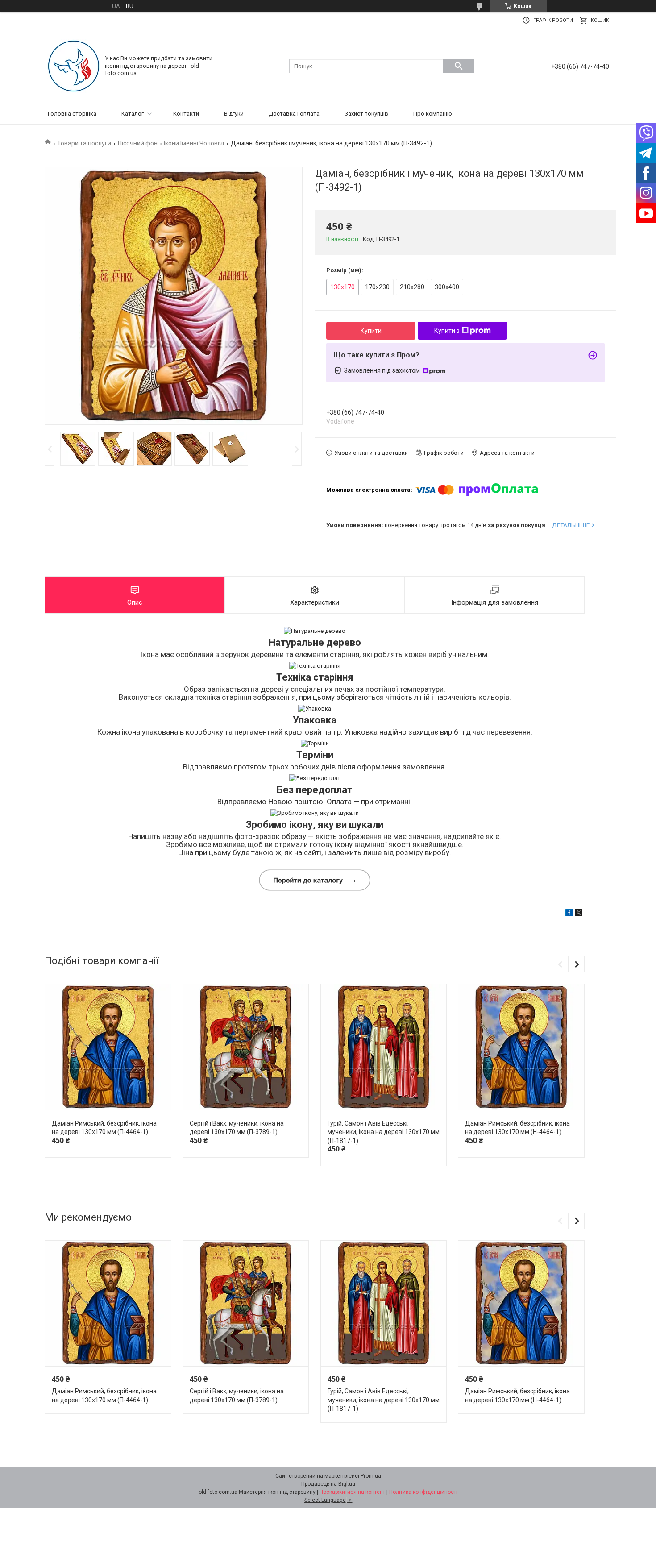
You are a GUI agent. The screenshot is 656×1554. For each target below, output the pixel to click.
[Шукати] (458, 66)
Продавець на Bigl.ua (328, 1484)
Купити (371, 330)
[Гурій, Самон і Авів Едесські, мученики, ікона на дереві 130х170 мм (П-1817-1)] (383, 1047)
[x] (578, 914)
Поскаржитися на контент (352, 1492)
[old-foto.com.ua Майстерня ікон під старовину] (73, 65)
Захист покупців (366, 113)
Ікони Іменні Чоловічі (194, 143)
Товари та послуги (84, 143)
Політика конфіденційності (423, 1492)
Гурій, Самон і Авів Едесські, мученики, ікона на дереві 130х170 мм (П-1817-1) (384, 1132)
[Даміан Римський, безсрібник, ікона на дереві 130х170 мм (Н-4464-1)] (521, 1047)
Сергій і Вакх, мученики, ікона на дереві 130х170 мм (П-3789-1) (237, 1128)
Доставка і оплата (294, 113)
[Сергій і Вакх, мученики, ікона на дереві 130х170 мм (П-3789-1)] (245, 1047)
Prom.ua (371, 1476)
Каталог (132, 113)
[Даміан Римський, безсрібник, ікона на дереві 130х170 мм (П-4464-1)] (107, 1047)
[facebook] (569, 914)
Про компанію (432, 113)
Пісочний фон (138, 143)
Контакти (186, 113)
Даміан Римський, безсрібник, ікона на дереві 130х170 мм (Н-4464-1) (517, 1128)
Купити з (447, 330)
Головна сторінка (72, 113)
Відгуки (234, 113)
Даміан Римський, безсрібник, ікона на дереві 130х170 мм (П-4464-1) (104, 1128)
